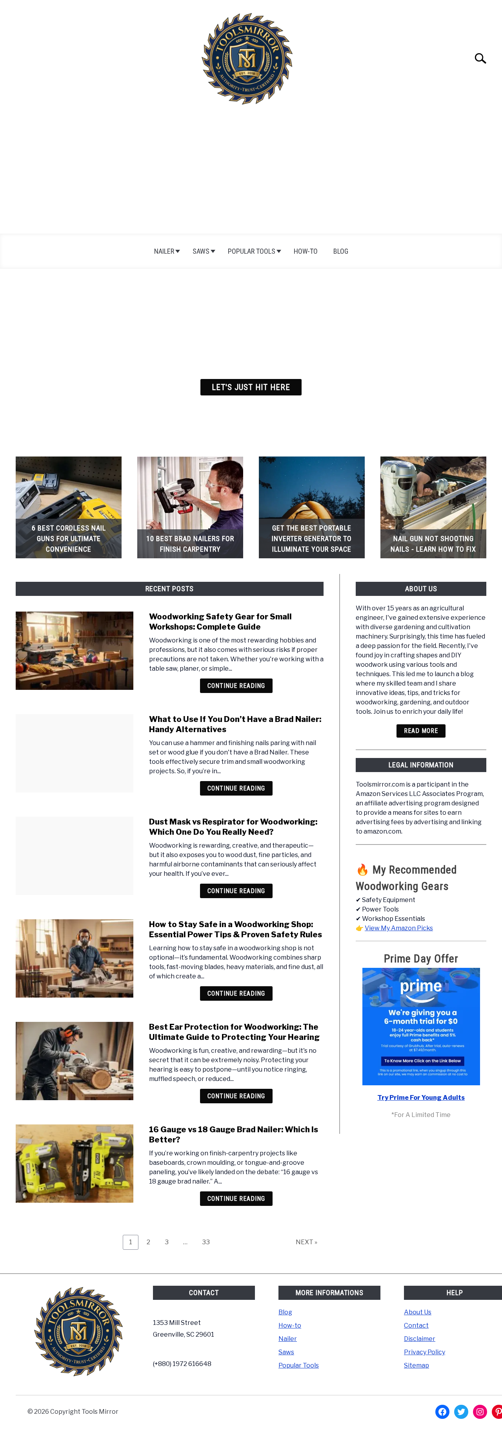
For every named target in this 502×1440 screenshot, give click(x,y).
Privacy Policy (424, 1352)
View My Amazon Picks (399, 928)
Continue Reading (236, 685)
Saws (201, 251)
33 (209, 1242)
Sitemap (416, 1365)
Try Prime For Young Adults (421, 1097)
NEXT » (306, 1242)
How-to (306, 251)
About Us (417, 1312)
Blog (340, 251)
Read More (421, 730)
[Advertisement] (251, 175)
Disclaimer (419, 1339)
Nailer (164, 251)
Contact (416, 1325)
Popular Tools (251, 251)
